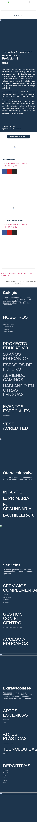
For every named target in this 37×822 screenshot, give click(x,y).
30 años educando (15, 356)
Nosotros (15, 317)
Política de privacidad (8, 273)
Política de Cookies (25, 273)
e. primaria (16, 498)
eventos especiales (16, 408)
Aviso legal (5, 276)
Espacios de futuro (17, 366)
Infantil (12, 492)
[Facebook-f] (4, 171)
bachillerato (19, 515)
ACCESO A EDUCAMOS (15, 641)
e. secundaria (17, 506)
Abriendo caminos (14, 377)
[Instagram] (14, 171)
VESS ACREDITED (15, 426)
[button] (18, 10)
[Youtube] (9, 171)
